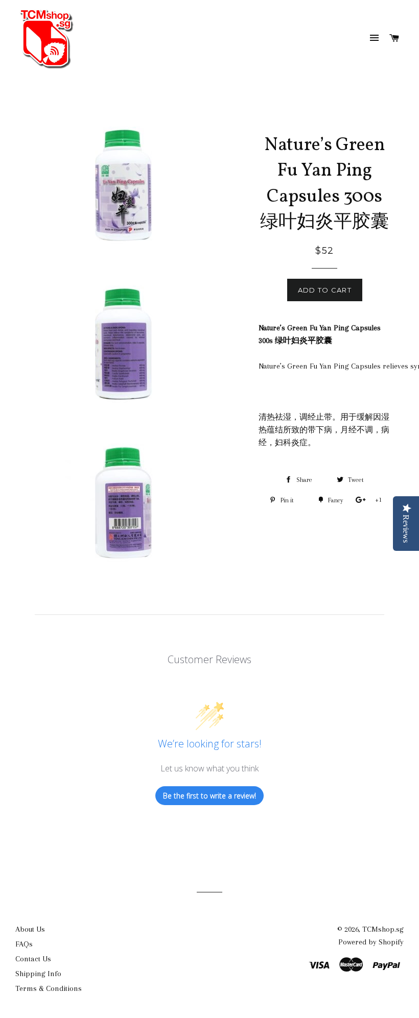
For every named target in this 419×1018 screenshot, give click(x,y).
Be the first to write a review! (209, 796)
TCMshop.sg (383, 929)
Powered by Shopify (371, 942)
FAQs (24, 944)
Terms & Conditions (48, 988)
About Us (30, 929)
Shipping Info (38, 973)
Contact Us (33, 958)
